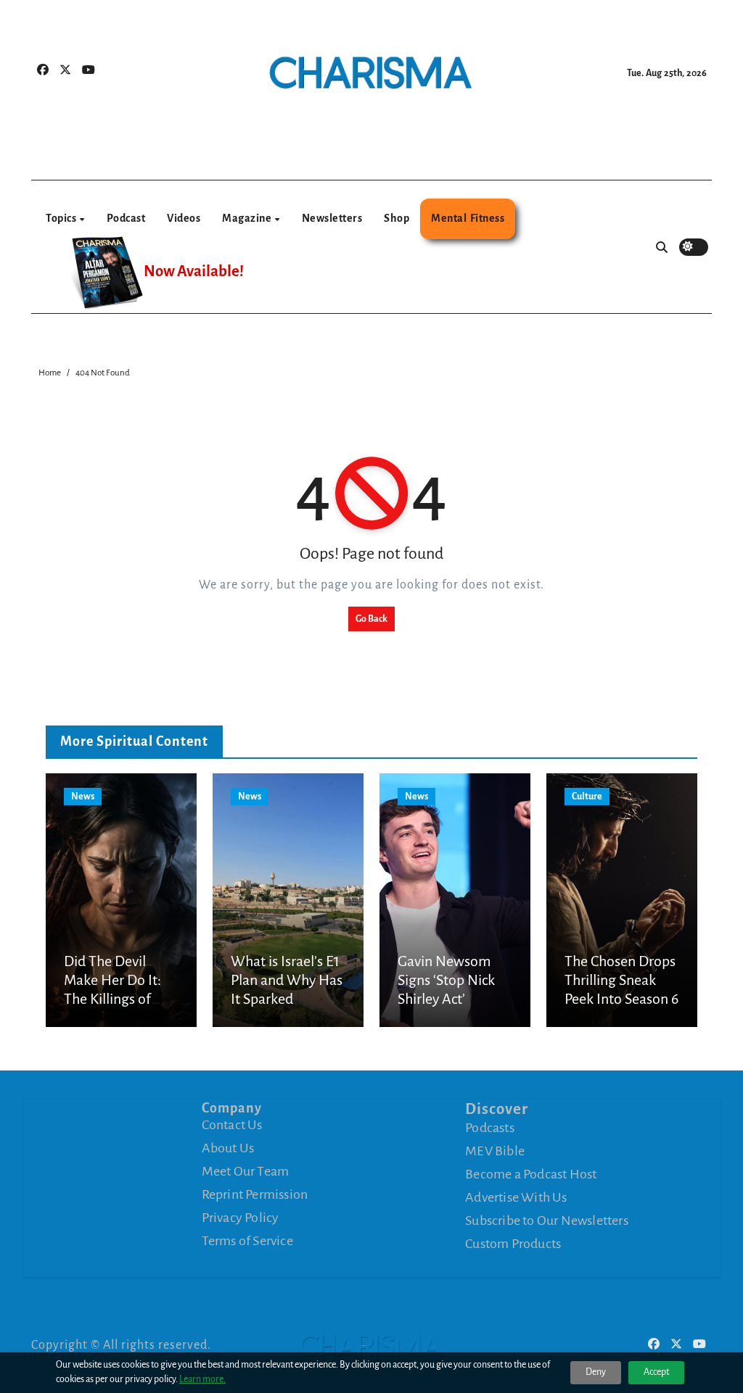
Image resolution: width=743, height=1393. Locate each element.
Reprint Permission (255, 1194)
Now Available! (194, 271)
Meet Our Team (246, 1171)
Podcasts (489, 1127)
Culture (587, 796)
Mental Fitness (467, 218)
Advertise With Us (516, 1196)
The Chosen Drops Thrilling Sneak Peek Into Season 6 (621, 980)
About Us (228, 1148)
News (82, 796)
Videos (183, 218)
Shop (396, 218)
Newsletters (332, 218)
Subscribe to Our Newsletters (546, 1220)
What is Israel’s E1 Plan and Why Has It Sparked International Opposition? (286, 999)
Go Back (371, 619)
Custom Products (513, 1243)
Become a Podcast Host (530, 1173)
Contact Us (232, 1125)
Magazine (248, 218)
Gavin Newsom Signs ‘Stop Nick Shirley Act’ (446, 980)
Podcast (126, 218)
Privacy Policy (240, 1217)
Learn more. (202, 1379)
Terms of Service (247, 1241)
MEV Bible (495, 1150)
